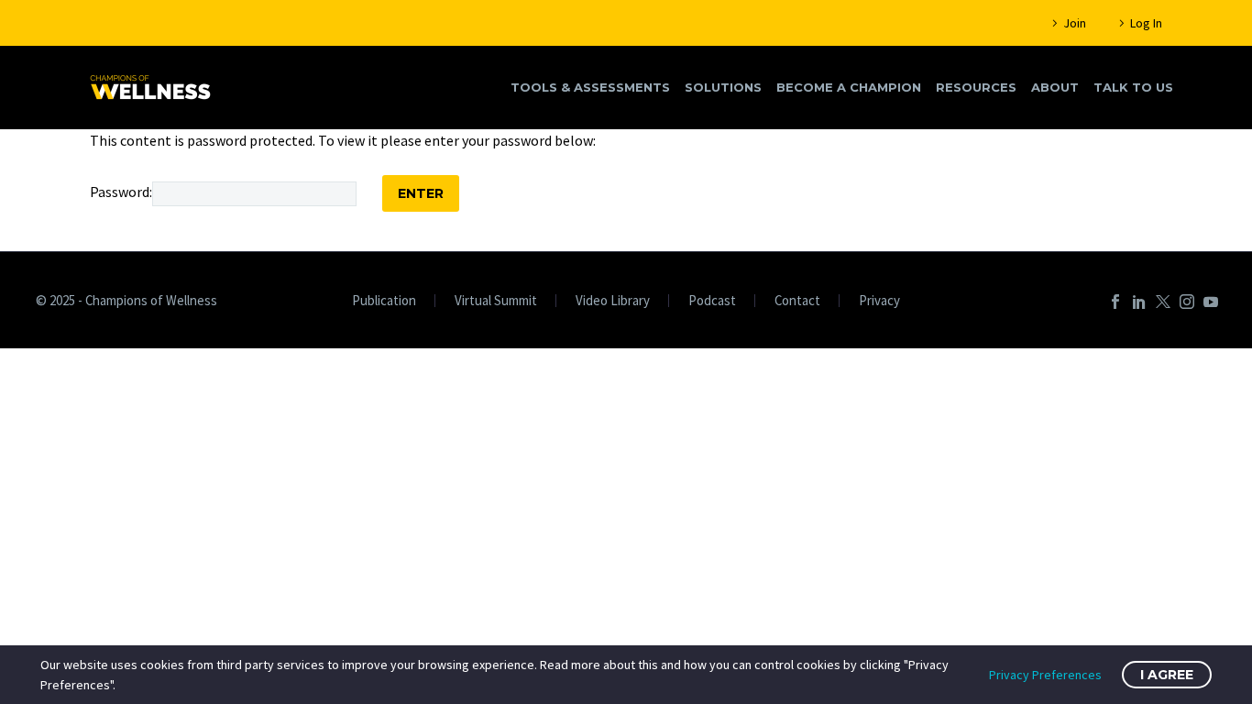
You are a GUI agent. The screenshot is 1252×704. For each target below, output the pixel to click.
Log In (1146, 23)
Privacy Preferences (1045, 674)
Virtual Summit (496, 301)
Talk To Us (1133, 87)
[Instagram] (1187, 301)
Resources (976, 87)
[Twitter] (1163, 301)
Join (1074, 23)
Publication (384, 301)
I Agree (1166, 674)
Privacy (879, 301)
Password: (121, 191)
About (1055, 87)
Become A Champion (848, 87)
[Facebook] (1115, 301)
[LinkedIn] (1139, 301)
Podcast (712, 301)
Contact (797, 301)
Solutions (723, 87)
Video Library (613, 301)
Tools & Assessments (590, 87)
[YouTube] (1210, 301)
